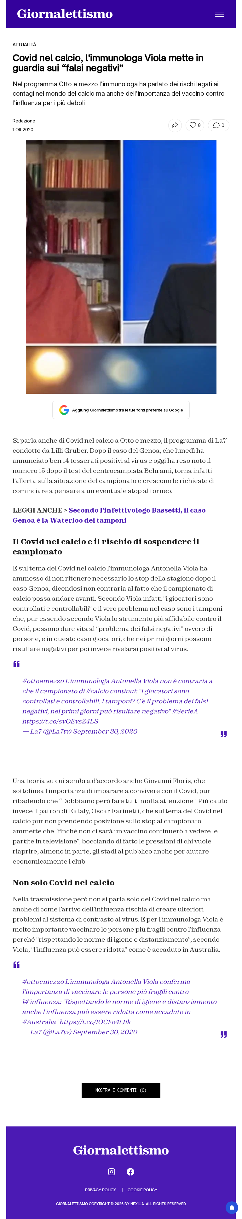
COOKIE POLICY (142, 1190)
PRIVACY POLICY (101, 1190)
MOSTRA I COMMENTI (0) (121, 1090)
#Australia (38, 1022)
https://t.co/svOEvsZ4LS (60, 721)
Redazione (24, 120)
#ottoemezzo (43, 681)
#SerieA (185, 711)
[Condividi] (175, 125)
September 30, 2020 (104, 731)
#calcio (97, 691)
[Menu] (220, 14)
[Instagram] (111, 1171)
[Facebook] (130, 1171)
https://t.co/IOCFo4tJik (95, 1022)
